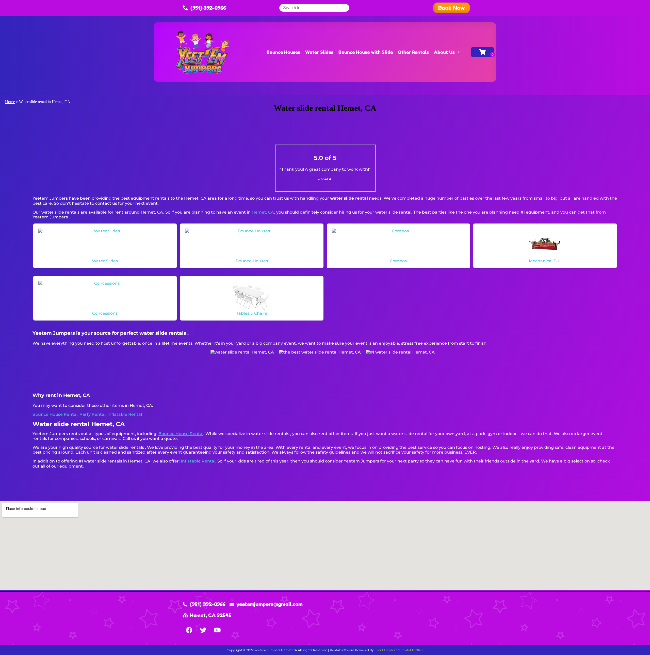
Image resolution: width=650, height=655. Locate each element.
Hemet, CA (263, 212)
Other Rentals (413, 52)
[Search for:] (314, 8)
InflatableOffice (412, 650)
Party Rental (92, 414)
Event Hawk (384, 650)
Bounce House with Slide (365, 52)
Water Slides (319, 52)
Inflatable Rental (124, 414)
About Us (444, 52)
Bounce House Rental (54, 414)
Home (10, 102)
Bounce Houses (283, 52)
